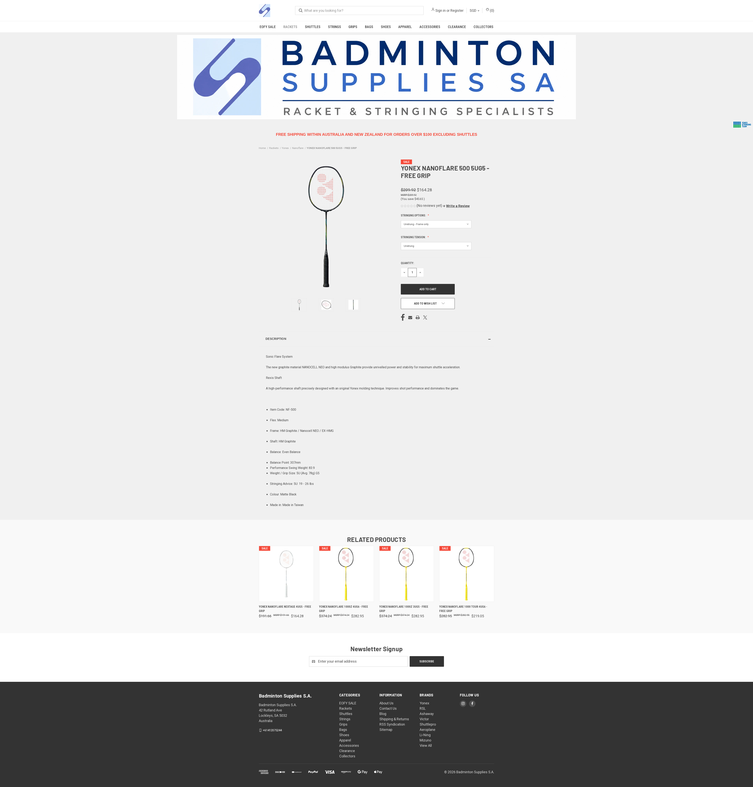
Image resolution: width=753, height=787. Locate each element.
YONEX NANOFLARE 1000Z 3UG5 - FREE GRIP (403, 609)
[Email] (410, 317)
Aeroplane (427, 730)
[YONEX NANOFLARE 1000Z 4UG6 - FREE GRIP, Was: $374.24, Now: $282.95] (346, 574)
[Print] (418, 317)
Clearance (457, 27)
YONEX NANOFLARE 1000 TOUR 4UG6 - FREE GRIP (463, 609)
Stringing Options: (413, 215)
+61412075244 (272, 730)
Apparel (405, 27)
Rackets (290, 27)
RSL (423, 708)
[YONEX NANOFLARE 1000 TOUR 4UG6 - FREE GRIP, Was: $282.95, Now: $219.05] (466, 574)
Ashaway (427, 714)
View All (426, 745)
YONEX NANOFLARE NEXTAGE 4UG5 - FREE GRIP (285, 609)
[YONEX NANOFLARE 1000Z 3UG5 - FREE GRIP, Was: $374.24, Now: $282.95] (406, 574)
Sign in (440, 10)
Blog (382, 714)
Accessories (429, 27)
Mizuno (425, 740)
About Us (386, 703)
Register (457, 10)
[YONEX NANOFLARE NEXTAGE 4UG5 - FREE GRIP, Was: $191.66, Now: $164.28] (286, 574)
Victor (424, 719)
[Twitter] (425, 317)
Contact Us (388, 708)
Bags (369, 27)
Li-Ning (425, 735)
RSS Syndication (392, 724)
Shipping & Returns (394, 719)
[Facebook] (403, 317)
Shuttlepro (428, 724)
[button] (456, 206)
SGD (473, 10)
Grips (352, 27)
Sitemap (385, 730)
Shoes (386, 27)
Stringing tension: (413, 237)
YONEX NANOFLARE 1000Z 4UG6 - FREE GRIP (343, 609)
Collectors (483, 27)
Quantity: (407, 263)
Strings (334, 27)
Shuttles (312, 27)
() (491, 10)
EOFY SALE (268, 27)
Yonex (424, 703)
